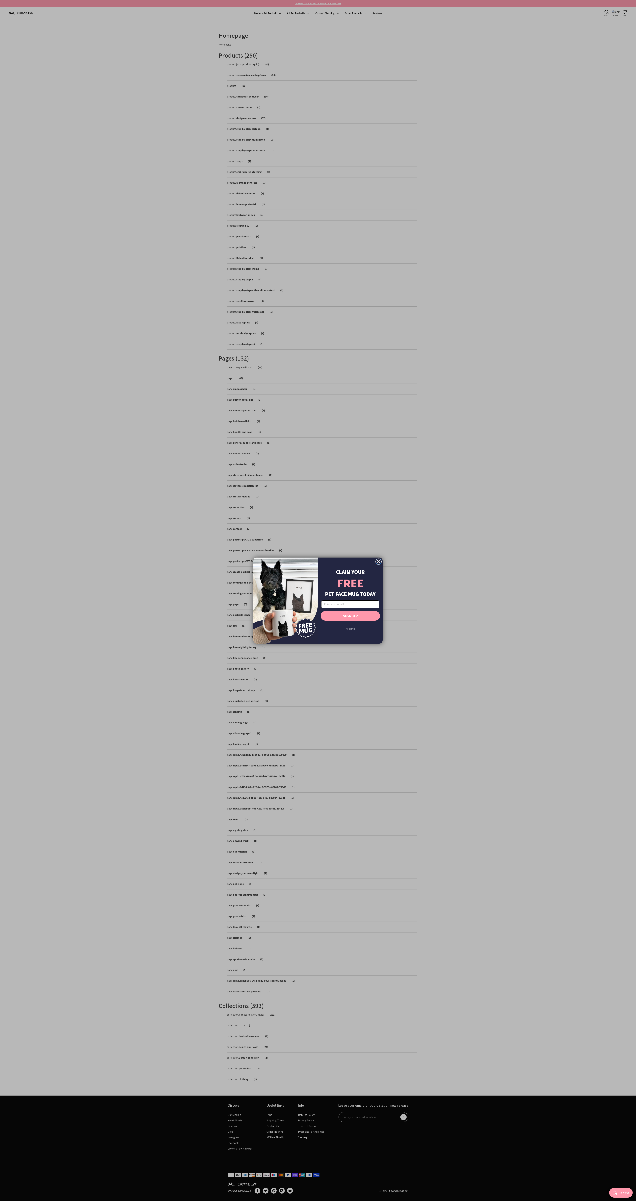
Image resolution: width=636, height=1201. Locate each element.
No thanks (350, 628)
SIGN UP (350, 615)
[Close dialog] (378, 561)
